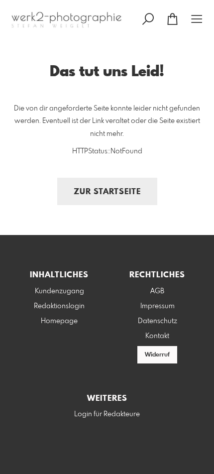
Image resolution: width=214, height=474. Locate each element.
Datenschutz (157, 321)
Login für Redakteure (107, 414)
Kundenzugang (59, 291)
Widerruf (157, 355)
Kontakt (157, 336)
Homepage (59, 321)
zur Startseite (107, 192)
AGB (157, 291)
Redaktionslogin (59, 306)
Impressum (157, 306)
